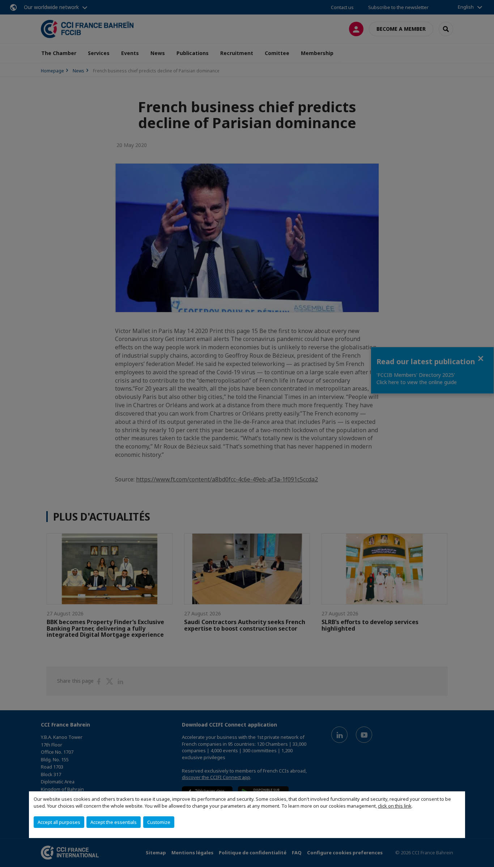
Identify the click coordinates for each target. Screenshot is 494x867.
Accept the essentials (113, 822)
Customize (158, 822)
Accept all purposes (59, 822)
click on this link (395, 806)
